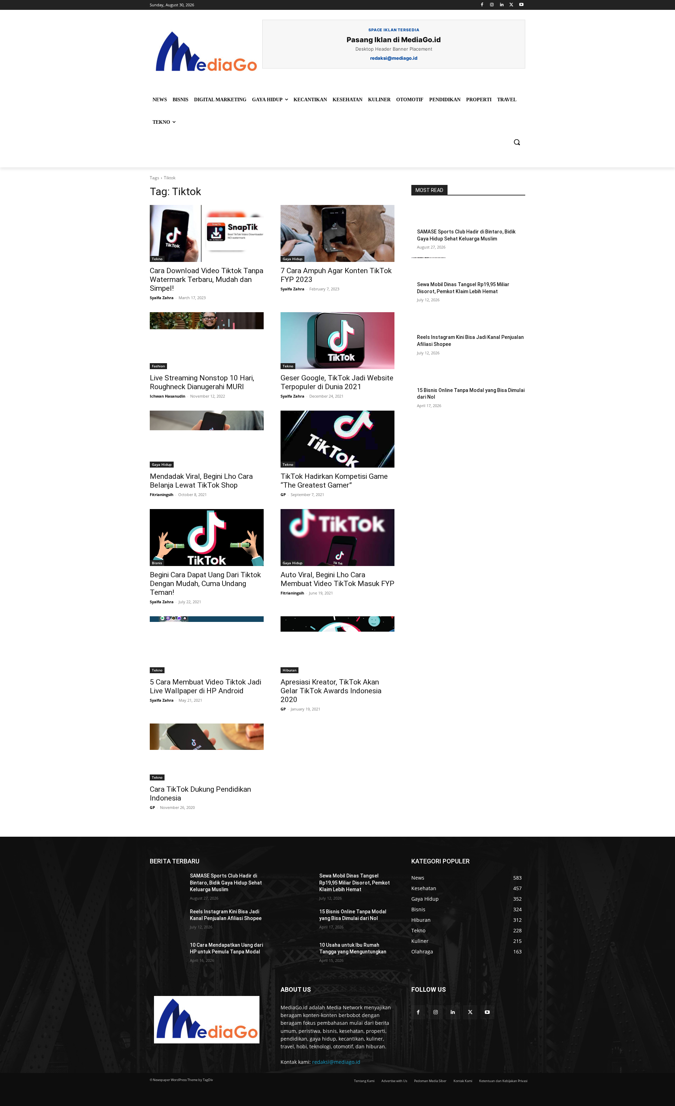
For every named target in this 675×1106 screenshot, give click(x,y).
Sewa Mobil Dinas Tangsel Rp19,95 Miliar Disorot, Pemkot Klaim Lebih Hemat (354, 882)
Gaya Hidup (292, 258)
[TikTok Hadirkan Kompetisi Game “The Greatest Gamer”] (337, 439)
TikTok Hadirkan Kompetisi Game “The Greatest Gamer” (334, 480)
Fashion (158, 366)
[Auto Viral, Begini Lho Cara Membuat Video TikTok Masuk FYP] (337, 537)
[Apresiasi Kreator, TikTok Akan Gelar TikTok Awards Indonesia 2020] (337, 644)
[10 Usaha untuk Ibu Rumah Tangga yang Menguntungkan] (296, 954)
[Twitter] (511, 5)
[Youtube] (521, 5)
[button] (516, 142)
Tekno (157, 258)
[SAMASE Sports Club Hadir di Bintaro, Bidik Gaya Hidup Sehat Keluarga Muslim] (428, 217)
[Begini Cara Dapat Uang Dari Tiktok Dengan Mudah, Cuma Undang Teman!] (207, 537)
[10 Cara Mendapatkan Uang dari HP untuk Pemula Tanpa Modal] (167, 954)
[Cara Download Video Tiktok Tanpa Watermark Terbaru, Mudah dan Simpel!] (207, 233)
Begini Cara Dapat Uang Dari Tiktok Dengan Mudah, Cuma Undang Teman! (205, 584)
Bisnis (157, 562)
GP (283, 494)
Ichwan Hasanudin (167, 396)
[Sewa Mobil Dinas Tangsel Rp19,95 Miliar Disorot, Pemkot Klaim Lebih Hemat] (428, 269)
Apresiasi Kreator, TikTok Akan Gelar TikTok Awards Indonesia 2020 (331, 691)
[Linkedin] (502, 5)
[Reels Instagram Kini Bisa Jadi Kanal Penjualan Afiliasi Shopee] (428, 322)
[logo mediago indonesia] (206, 52)
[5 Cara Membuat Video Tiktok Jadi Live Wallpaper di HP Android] (207, 644)
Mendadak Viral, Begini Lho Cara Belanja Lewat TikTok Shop (201, 480)
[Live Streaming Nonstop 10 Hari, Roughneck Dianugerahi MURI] (207, 340)
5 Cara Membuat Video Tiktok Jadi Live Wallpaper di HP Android (205, 686)
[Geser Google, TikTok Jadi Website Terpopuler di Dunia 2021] (337, 340)
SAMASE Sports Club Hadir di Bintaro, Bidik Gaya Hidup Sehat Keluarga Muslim (226, 882)
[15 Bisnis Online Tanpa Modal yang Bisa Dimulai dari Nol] (428, 375)
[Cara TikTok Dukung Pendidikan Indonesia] (207, 752)
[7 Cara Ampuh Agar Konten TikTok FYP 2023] (337, 233)
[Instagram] (492, 5)
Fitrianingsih (161, 494)
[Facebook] (482, 5)
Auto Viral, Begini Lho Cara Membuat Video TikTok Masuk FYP (337, 579)
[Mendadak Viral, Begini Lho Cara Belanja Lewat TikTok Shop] (207, 439)
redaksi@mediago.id (336, 1062)
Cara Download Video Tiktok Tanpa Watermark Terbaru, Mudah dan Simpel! (206, 279)
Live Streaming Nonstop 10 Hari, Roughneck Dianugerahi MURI (202, 382)
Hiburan (289, 670)
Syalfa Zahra (162, 297)
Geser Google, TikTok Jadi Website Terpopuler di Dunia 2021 (337, 382)
